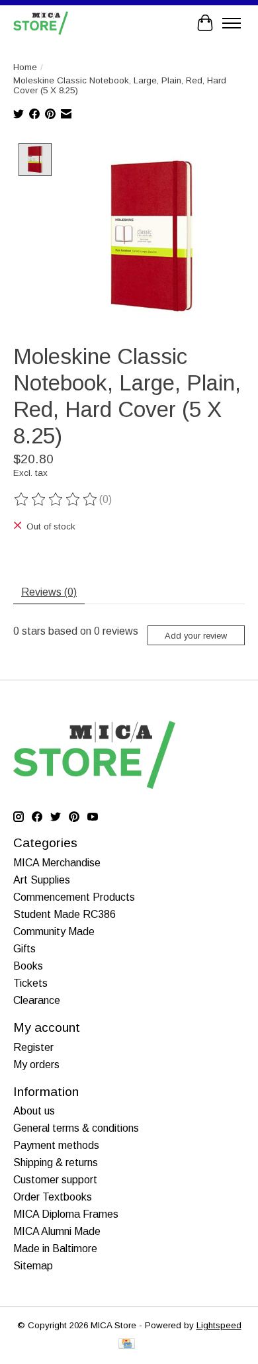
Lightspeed (218, 1325)
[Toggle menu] (231, 23)
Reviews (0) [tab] (49, 592)
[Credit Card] (126, 1344)
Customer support (55, 1179)
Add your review (196, 636)
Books (28, 966)
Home (25, 67)
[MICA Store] (40, 22)
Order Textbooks (52, 1197)
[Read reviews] (56, 500)
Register (33, 1047)
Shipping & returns (55, 1162)
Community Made (54, 931)
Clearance (36, 1000)
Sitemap (33, 1265)
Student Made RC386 (64, 914)
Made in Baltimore (55, 1248)
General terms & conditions (76, 1128)
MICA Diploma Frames (65, 1214)
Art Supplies (41, 880)
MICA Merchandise (57, 862)
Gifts (24, 948)
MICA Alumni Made (57, 1231)
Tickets (30, 983)
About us (34, 1110)
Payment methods (56, 1145)
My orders (36, 1064)
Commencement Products (74, 897)
